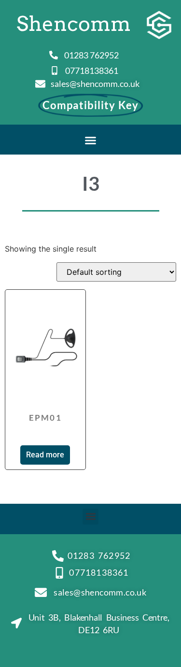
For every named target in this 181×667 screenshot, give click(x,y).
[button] (91, 140)
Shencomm (73, 24)
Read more (45, 454)
